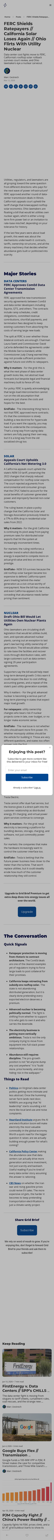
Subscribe (27, 777)
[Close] (50, 747)
